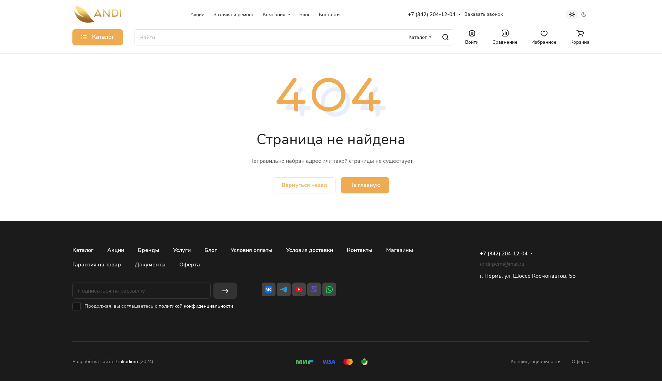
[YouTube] (299, 289)
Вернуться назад (304, 185)
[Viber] (314, 289)
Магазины (399, 250)
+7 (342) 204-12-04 (431, 14)
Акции (115, 250)
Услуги (182, 250)
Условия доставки (309, 250)
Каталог (82, 250)
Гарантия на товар (96, 264)
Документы (150, 264)
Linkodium (127, 361)
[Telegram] (284, 289)
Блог (210, 250)
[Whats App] (329, 289)
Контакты (359, 250)
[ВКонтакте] (268, 289)
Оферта (189, 264)
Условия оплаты (251, 250)
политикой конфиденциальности (196, 306)
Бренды (148, 250)
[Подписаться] (225, 291)
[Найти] (445, 37)
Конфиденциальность (536, 361)
